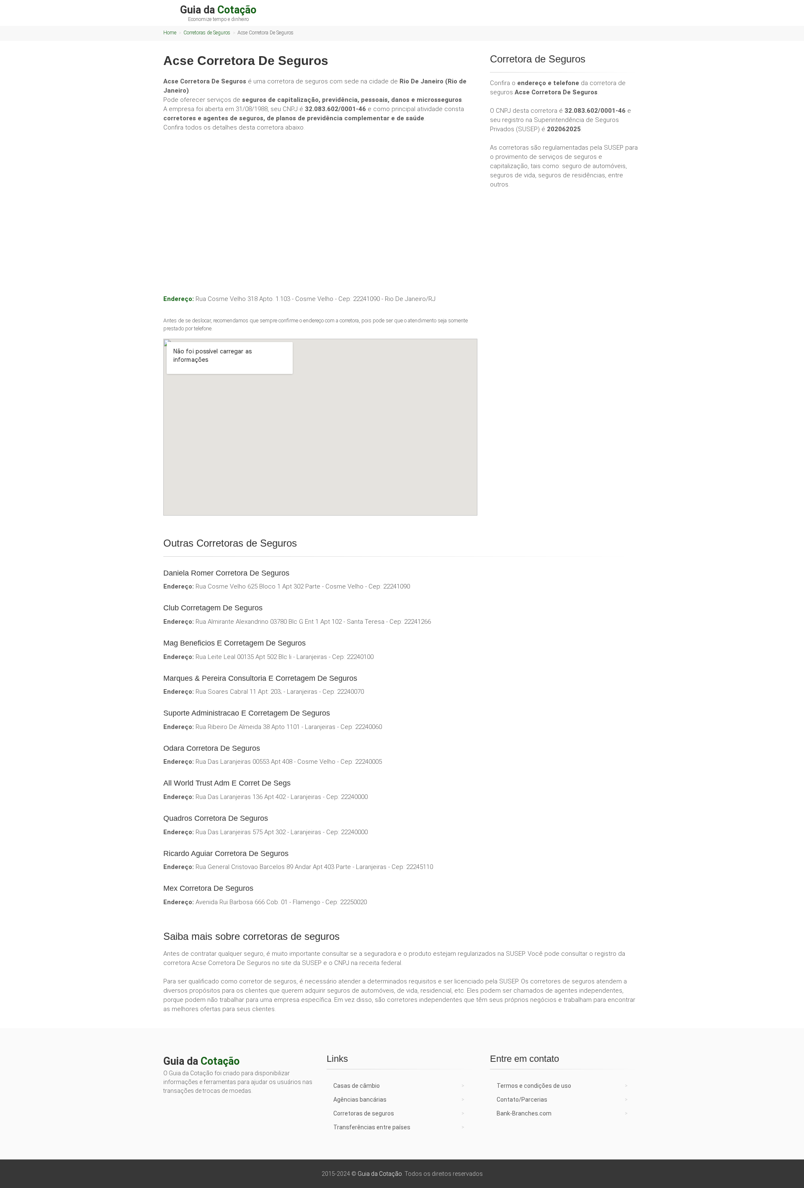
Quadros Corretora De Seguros (215, 818)
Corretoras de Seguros (206, 33)
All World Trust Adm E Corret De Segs (227, 783)
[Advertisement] (320, 201)
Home (169, 33)
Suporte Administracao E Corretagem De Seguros (246, 713)
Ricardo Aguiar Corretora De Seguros (226, 853)
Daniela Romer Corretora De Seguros (226, 573)
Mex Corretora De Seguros (208, 888)
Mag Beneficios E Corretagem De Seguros (234, 643)
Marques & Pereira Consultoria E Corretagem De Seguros (260, 678)
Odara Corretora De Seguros (211, 748)
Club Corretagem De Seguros (213, 608)
